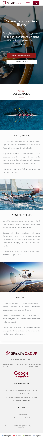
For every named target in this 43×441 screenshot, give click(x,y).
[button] (28, 3)
